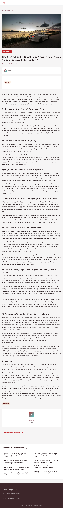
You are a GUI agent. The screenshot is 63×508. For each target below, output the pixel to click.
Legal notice (11, 498)
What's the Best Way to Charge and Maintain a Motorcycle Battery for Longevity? (46, 466)
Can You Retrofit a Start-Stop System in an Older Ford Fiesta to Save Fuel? (46, 461)
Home (4, 498)
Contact (18, 498)
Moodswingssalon (10, 489)
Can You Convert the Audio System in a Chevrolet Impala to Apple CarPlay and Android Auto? (15, 454)
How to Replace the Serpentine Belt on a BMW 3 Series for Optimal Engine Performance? (15, 462)
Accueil (4, 10)
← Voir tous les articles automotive (12, 432)
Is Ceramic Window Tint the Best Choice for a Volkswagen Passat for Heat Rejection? (16, 474)
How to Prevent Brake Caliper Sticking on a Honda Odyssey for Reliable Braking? (16, 468)
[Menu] (58, 2)
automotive (10, 10)
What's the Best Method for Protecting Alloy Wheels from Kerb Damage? (46, 472)
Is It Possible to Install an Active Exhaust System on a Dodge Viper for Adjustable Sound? (45, 454)
